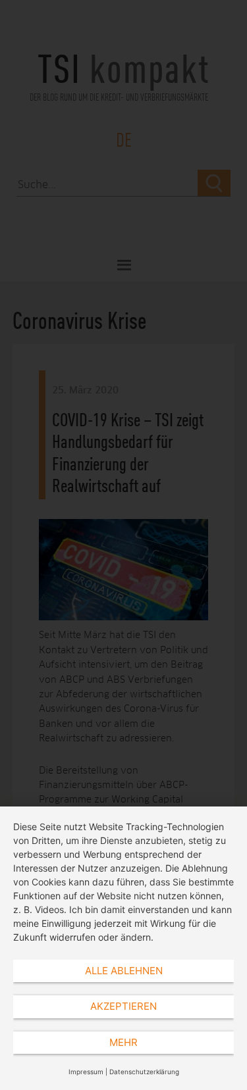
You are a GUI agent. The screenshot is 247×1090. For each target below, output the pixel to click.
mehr (123, 1042)
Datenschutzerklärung (144, 1072)
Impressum (86, 1072)
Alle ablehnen (124, 970)
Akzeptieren (123, 1006)
